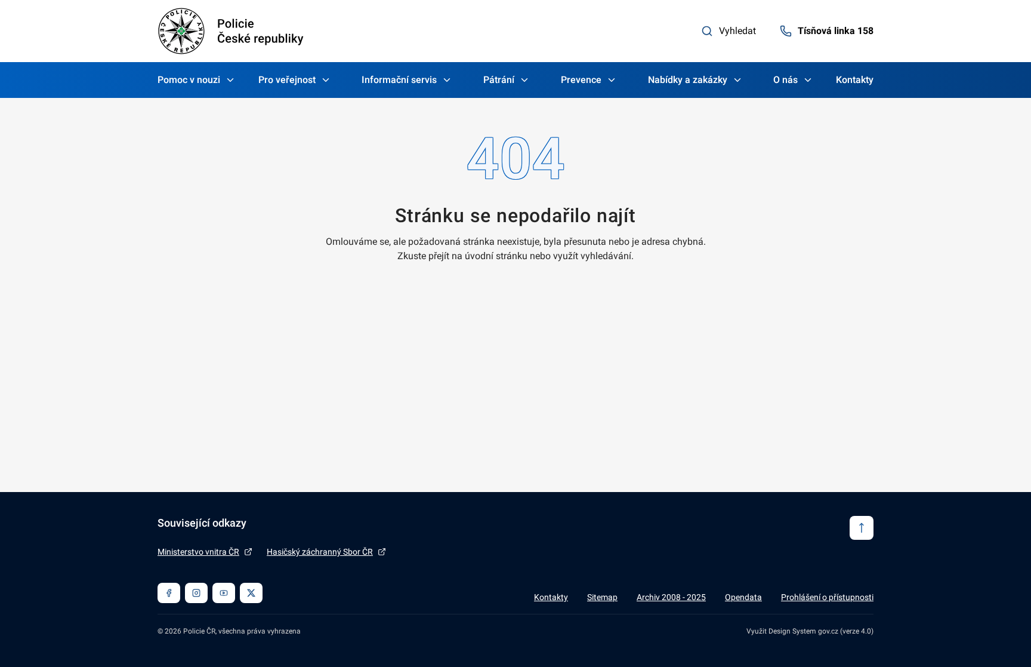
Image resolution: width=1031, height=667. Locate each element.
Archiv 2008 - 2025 (671, 597)
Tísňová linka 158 (835, 30)
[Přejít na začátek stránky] (861, 528)
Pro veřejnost (287, 79)
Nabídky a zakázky (687, 79)
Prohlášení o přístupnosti (827, 597)
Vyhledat (737, 30)
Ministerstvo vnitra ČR (198, 552)
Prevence (581, 79)
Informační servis (399, 79)
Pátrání (498, 79)
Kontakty (854, 79)
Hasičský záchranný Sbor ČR (320, 552)
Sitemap (602, 597)
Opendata (743, 597)
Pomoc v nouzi (189, 79)
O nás (785, 79)
